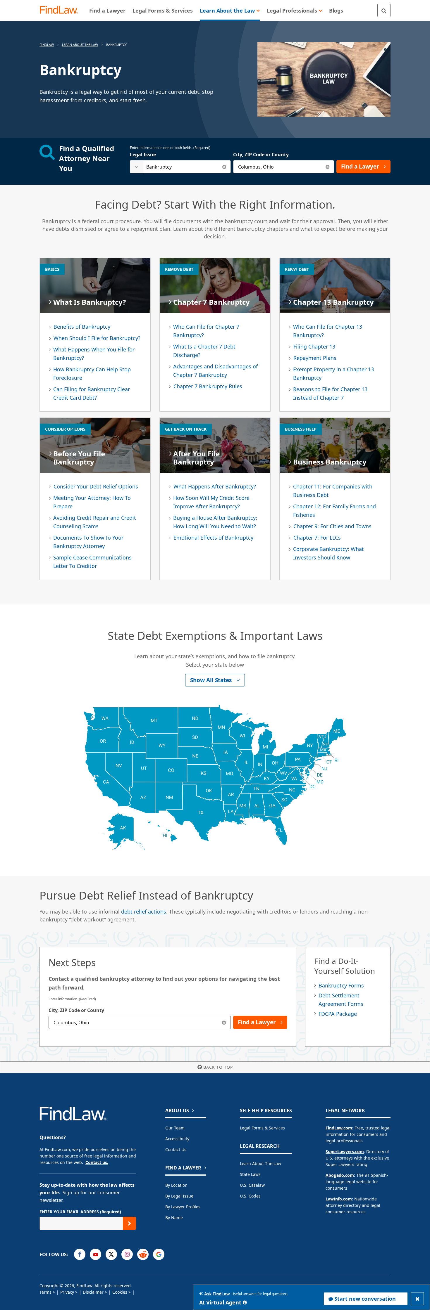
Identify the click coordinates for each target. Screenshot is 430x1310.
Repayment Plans (314, 357)
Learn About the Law (260, 1163)
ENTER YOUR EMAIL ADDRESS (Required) (80, 1211)
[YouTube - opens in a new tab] (95, 1254)
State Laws (250, 1174)
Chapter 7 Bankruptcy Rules (207, 386)
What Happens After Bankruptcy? (214, 486)
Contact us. (96, 1162)
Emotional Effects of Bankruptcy (213, 537)
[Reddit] (143, 1254)
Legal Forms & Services (262, 1128)
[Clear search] (224, 166)
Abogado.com (340, 1175)
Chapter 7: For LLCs (317, 537)
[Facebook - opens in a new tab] (79, 1254)
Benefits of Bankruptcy (82, 326)
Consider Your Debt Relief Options (96, 486)
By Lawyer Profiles (182, 1207)
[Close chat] (417, 1298)
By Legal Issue (179, 1196)
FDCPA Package (338, 1013)
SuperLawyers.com (345, 1151)
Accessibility (177, 1138)
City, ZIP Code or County (261, 154)
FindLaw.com (339, 1128)
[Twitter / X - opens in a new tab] (111, 1254)
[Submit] (129, 1223)
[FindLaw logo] (61, 10)
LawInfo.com (339, 1199)
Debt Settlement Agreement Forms (341, 999)
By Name (174, 1217)
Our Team (175, 1128)
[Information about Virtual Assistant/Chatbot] (245, 1302)
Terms (45, 1292)
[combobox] (180, 166)
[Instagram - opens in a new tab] (127, 1254)
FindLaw (46, 44)
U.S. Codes (250, 1196)
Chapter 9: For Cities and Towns (332, 526)
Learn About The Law (80, 44)
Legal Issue (143, 154)
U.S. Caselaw (252, 1185)
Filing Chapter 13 (314, 346)
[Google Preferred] (158, 1254)
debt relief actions (143, 911)
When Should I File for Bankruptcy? (97, 338)
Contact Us (175, 1149)
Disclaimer (93, 1292)
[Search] (384, 10)
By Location (176, 1185)
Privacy (67, 1292)
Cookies (119, 1292)
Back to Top (218, 1067)
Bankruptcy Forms (341, 985)
